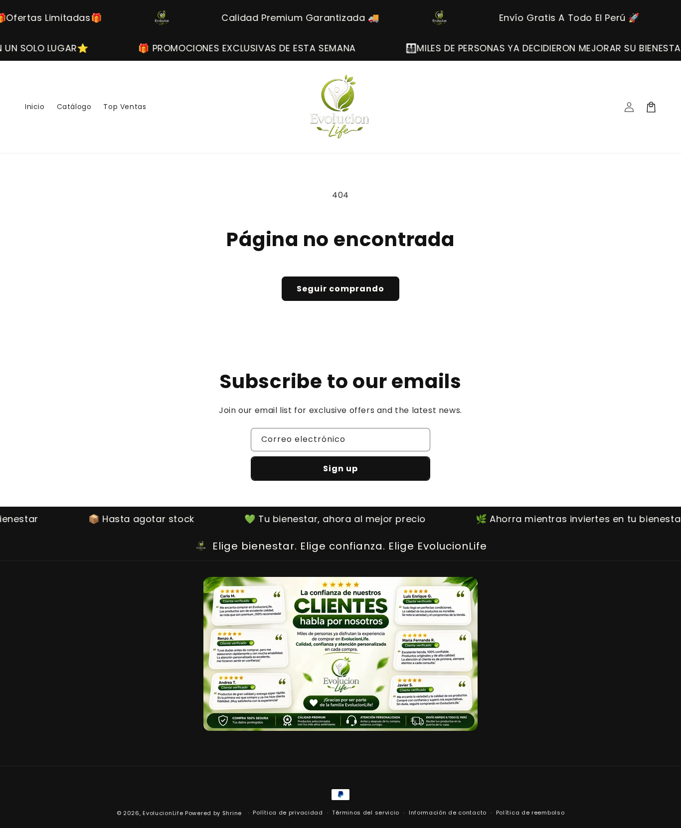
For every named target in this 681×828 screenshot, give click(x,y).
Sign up (340, 468)
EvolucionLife (163, 813)
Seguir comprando (340, 288)
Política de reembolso (530, 813)
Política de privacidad (288, 813)
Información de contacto (448, 813)
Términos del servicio (365, 813)
